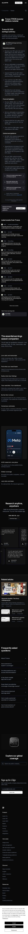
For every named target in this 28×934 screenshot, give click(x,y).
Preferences (14, 930)
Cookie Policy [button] (15, 915)
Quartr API (19, 195)
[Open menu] (25, 2)
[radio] (9, 515)
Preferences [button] (5, 918)
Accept (14, 923)
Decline (14, 926)
